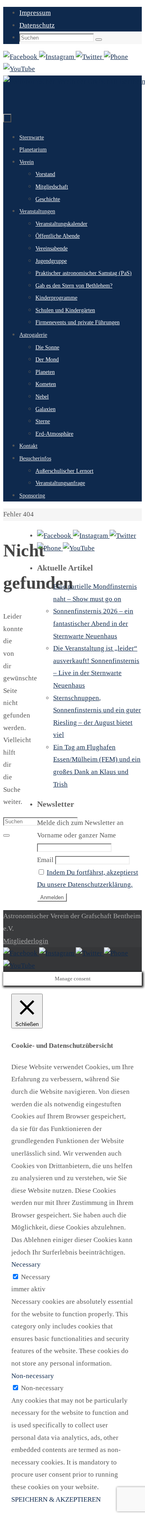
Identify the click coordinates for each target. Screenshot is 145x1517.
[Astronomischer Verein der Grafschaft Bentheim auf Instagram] (57, 57)
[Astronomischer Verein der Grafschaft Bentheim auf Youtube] (19, 69)
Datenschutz (37, 25)
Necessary (35, 1277)
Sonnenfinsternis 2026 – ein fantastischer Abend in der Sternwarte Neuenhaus (93, 623)
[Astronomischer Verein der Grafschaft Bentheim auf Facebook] (21, 57)
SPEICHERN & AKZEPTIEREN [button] (56, 1499)
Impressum (35, 13)
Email (45, 860)
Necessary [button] (26, 1264)
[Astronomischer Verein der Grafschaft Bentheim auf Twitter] (90, 57)
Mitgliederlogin (25, 941)
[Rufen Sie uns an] (116, 57)
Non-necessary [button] (32, 1376)
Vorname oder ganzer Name (76, 835)
